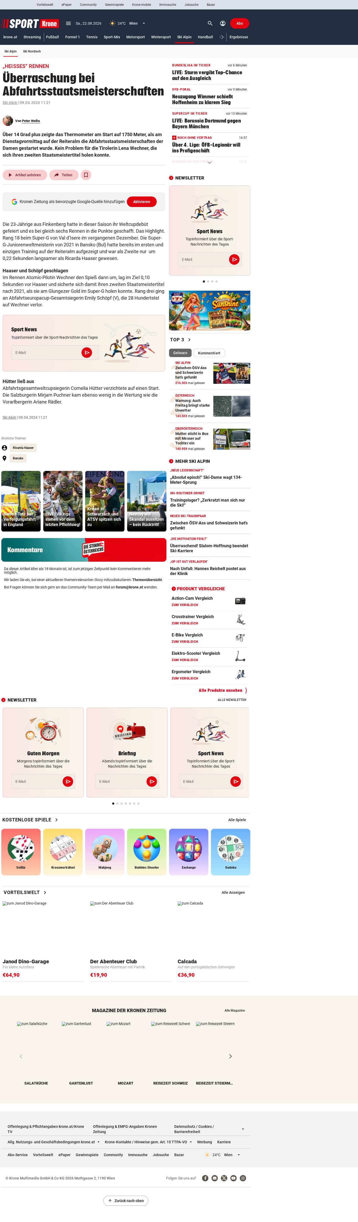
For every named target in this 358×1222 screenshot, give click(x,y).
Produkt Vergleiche (201, 588)
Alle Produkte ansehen (220, 690)
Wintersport (161, 37)
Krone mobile (141, 5)
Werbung (204, 1142)
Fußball (52, 37)
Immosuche (167, 5)
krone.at (10, 37)
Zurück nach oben (126, 1201)
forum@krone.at (129, 587)
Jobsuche (191, 5)
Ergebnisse (239, 37)
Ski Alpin (184, 37)
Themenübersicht (147, 580)
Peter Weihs (31, 121)
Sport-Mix (112, 37)
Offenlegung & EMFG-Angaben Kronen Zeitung (125, 1129)
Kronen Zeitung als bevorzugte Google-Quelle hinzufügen (85, 201)
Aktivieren (141, 202)
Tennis (91, 37)
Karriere (224, 1142)
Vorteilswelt (45, 5)
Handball (205, 37)
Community (88, 5)
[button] (222, 37)
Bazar (211, 5)
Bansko (18, 458)
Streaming (32, 37)
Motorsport (135, 37)
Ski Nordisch (32, 51)
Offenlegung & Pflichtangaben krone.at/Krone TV (46, 1129)
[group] (21, 501)
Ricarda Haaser (23, 448)
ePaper (67, 5)
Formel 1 (72, 37)
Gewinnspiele (114, 5)
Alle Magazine (235, 1010)
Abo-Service (18, 1155)
